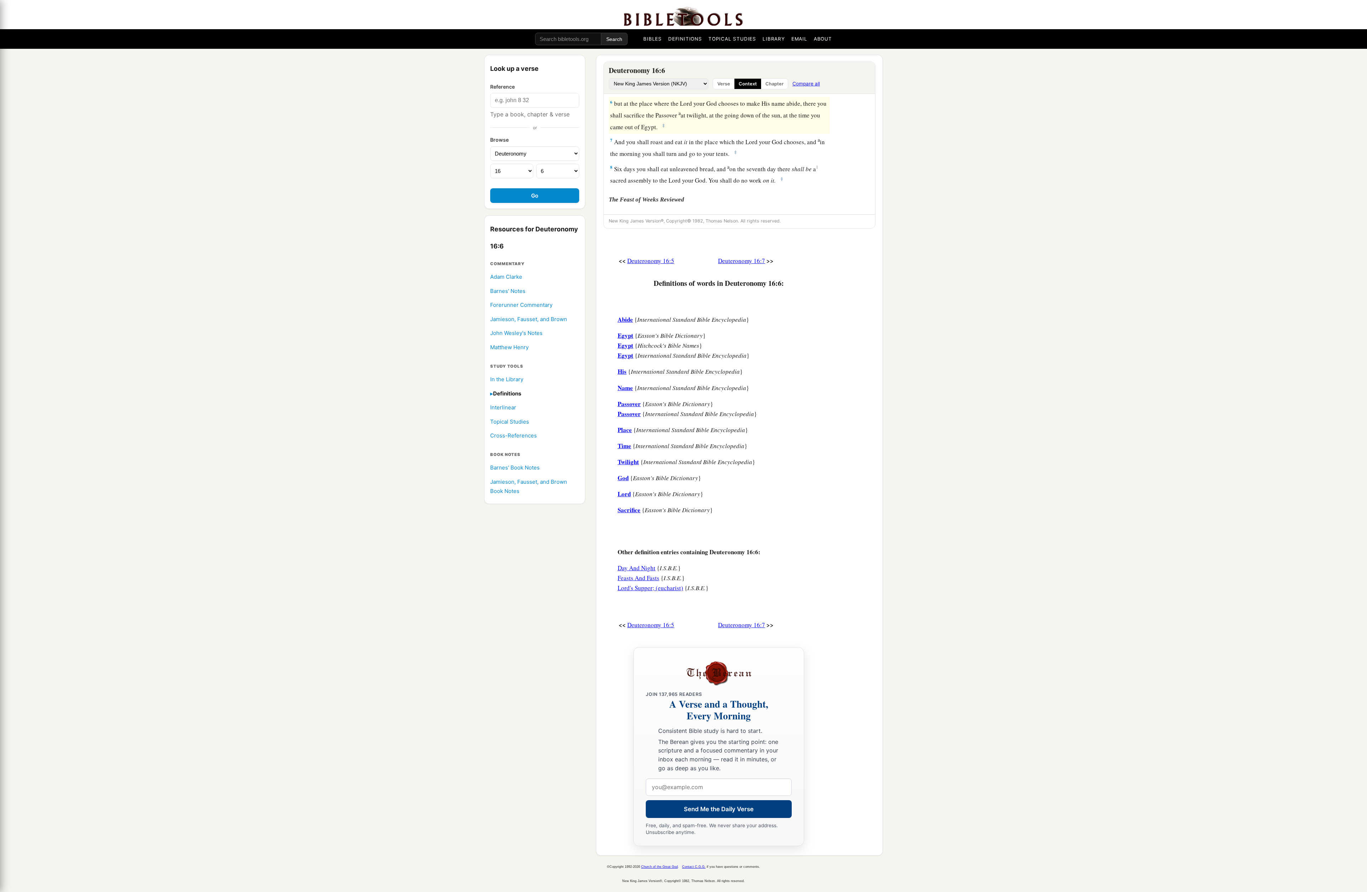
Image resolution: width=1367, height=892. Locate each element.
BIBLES (652, 39)
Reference (502, 87)
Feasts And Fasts (638, 578)
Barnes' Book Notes (515, 468)
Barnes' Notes (507, 291)
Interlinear (503, 407)
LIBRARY (774, 39)
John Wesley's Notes (516, 333)
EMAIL (799, 39)
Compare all (806, 83)
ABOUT (823, 39)
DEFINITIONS (685, 39)
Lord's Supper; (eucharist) (650, 588)
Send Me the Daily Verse (719, 809)
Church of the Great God (659, 867)
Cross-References (513, 435)
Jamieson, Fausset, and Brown (528, 319)
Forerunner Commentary (521, 305)
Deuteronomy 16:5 (650, 261)
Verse (723, 83)
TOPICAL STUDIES (732, 39)
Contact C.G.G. (694, 867)
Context (748, 83)
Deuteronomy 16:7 (741, 261)
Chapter (774, 83)
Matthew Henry (509, 347)
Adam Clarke (506, 276)
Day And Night (636, 568)
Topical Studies (509, 421)
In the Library (506, 379)
